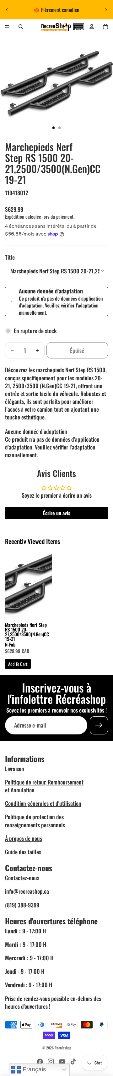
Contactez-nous (22, 878)
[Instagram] (51, 1061)
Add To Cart (18, 664)
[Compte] (92, 26)
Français (33, 1069)
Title (10, 257)
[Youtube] (62, 1061)
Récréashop (63, 1047)
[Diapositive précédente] (7, 10)
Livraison (14, 768)
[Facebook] (40, 1061)
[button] (78, 26)
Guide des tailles (23, 852)
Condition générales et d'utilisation (43, 803)
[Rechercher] (21, 26)
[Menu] (7, 26)
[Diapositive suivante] (106, 10)
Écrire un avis (56, 513)
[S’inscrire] (99, 725)
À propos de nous (23, 838)
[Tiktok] (73, 1061)
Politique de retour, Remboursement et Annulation (44, 786)
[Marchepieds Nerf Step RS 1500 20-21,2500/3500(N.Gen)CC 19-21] (28, 583)
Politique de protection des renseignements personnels (35, 821)
